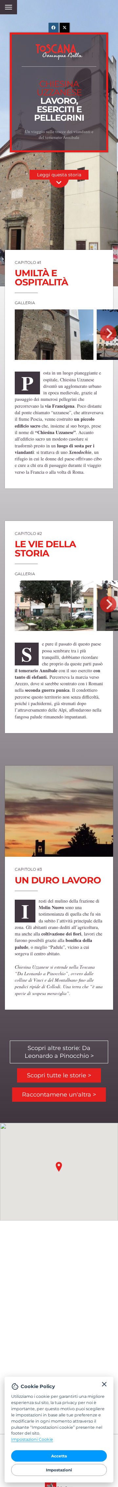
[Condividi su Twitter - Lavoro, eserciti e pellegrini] (64, 28)
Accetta (59, 1455)
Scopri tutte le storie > (59, 1075)
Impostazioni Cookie (32, 1439)
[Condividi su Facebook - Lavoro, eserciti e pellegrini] (53, 28)
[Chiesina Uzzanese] (54, 334)
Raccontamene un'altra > (59, 1094)
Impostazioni (59, 1469)
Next (108, 333)
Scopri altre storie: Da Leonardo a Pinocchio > (59, 1051)
